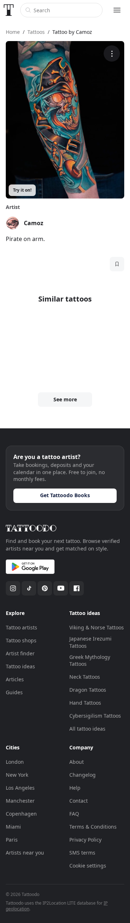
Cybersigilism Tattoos (95, 715)
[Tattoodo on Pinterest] (45, 588)
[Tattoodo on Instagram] (13, 588)
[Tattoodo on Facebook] (76, 588)
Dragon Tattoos (87, 689)
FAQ (74, 813)
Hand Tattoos (85, 702)
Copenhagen (21, 813)
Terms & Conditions (93, 826)
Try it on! (22, 190)
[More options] (112, 53)
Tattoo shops (21, 640)
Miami (13, 826)
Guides (14, 692)
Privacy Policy (85, 839)
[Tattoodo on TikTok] (29, 588)
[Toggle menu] (117, 10)
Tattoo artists (21, 627)
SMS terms (82, 852)
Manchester (20, 800)
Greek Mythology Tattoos (89, 661)
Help (75, 787)
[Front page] (8, 10)
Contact (78, 800)
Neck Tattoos (84, 676)
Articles (15, 679)
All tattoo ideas (87, 728)
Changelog (82, 774)
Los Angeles (20, 787)
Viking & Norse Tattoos (96, 627)
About (76, 761)
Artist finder (20, 653)
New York (17, 774)
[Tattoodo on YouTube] (60, 588)
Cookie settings (87, 865)
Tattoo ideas (20, 666)
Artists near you (25, 852)
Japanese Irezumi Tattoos (90, 642)
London (15, 761)
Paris (12, 839)
